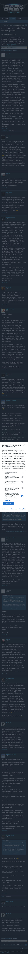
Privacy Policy (22, 508)
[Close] (24, 445)
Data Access (14, 508)
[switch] (22, 477)
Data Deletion (5, 508)
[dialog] (14, 477)
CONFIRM (8, 503)
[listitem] (14, 473)
